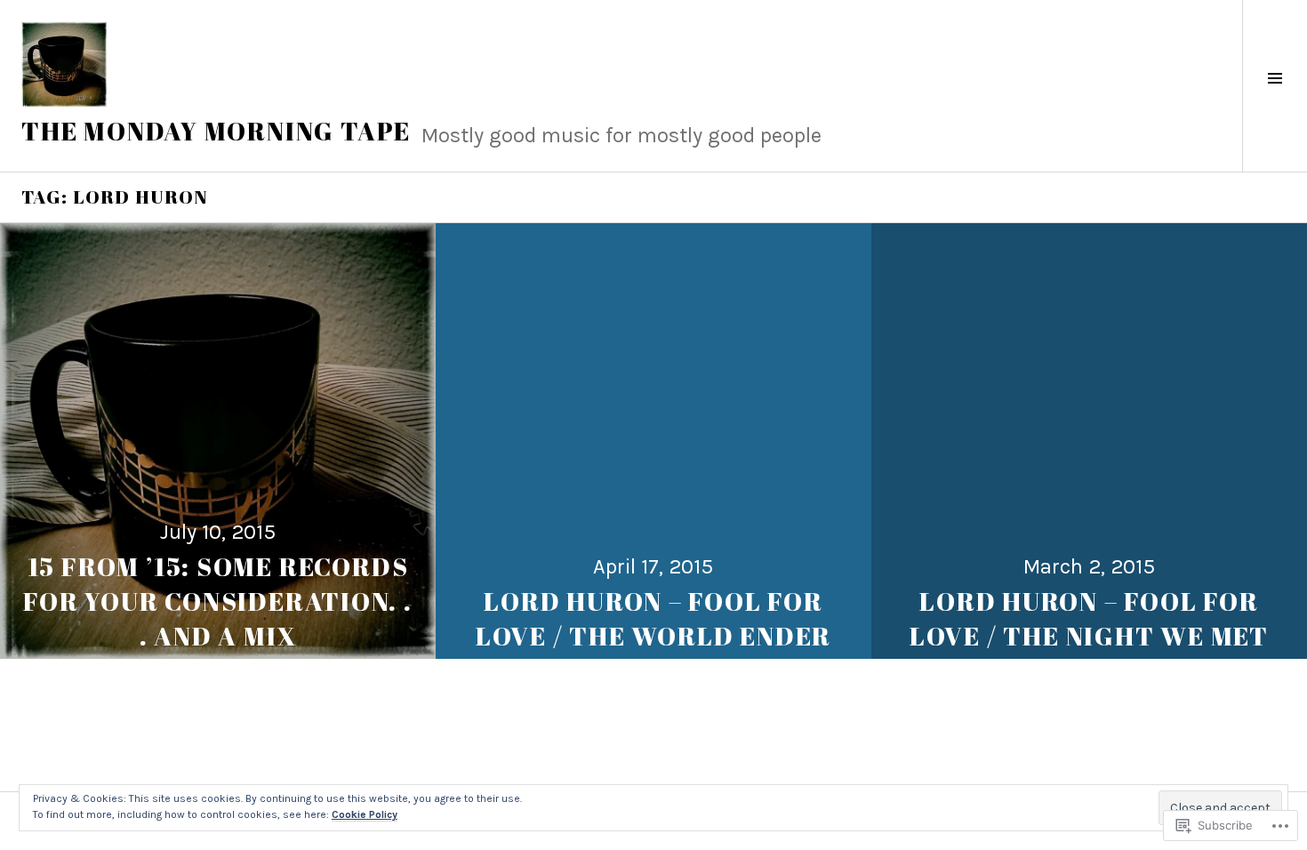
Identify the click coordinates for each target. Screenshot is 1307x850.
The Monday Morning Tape (216, 131)
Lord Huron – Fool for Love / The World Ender (653, 618)
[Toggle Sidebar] (1274, 86)
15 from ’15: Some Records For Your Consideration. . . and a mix (218, 601)
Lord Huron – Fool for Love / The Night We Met (1089, 618)
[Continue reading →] (218, 441)
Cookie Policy (364, 814)
